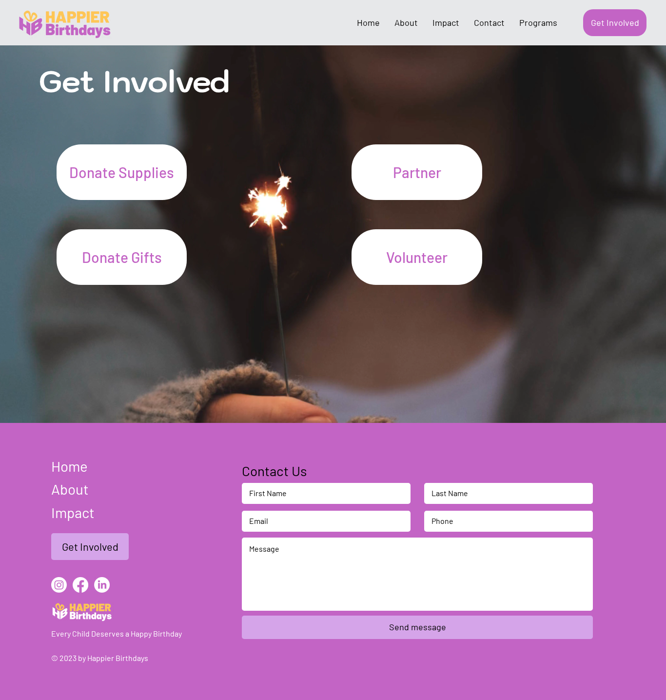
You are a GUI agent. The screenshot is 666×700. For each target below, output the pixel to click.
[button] (122, 172)
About (70, 489)
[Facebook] (80, 585)
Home (69, 466)
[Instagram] (59, 585)
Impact (73, 512)
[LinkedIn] (102, 585)
